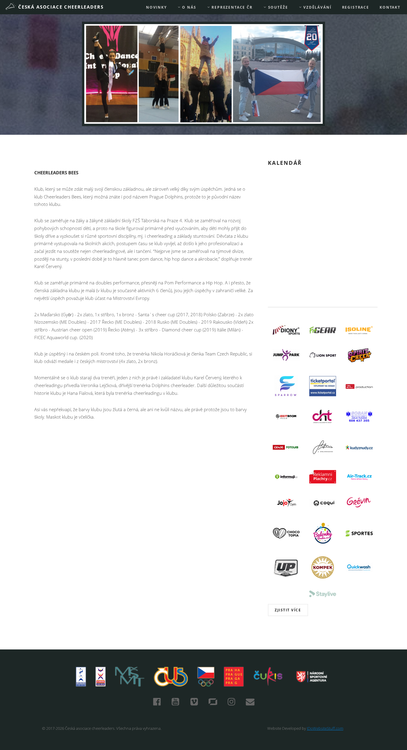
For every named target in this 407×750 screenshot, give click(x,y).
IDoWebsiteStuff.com (325, 728)
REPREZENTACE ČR (231, 7)
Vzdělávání (316, 7)
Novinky (156, 7)
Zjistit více (288, 610)
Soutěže (277, 7)
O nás (188, 7)
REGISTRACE (355, 7)
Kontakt (390, 7)
